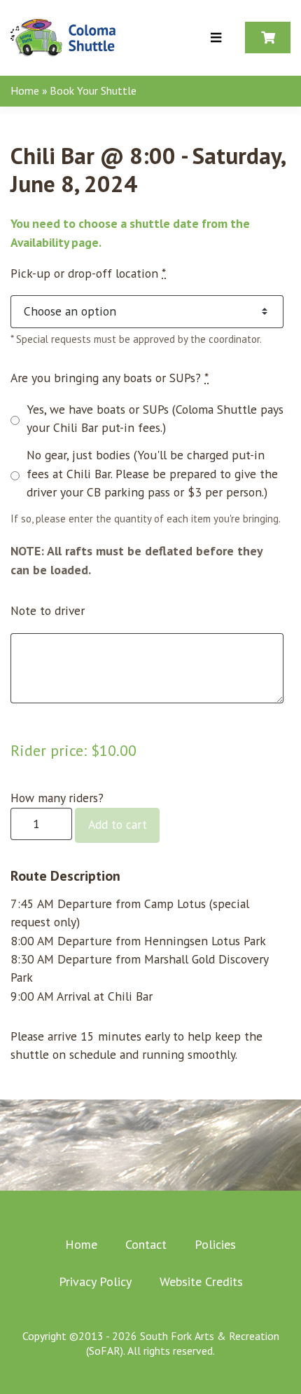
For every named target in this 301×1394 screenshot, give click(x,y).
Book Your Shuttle (93, 90)
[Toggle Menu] (216, 38)
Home (24, 90)
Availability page (54, 242)
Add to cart (117, 824)
